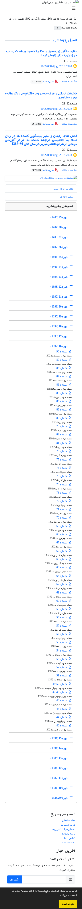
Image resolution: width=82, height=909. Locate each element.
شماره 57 (61, 626)
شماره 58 (61, 617)
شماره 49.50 (60, 684)
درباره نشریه (68, 825)
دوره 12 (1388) (58, 768)
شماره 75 (61, 476)
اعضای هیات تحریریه (63, 829)
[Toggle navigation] (42, 8)
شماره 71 (61, 509)
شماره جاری (66, 196)
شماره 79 (61, 426)
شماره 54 (61, 650)
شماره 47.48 (60, 692)
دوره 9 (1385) (59, 798)
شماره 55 (61, 642)
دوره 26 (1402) (58, 247)
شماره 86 (61, 384)
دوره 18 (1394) (58, 326)
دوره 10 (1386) (58, 788)
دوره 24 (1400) (58, 267)
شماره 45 (61, 709)
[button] (57, 895)
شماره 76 (61, 468)
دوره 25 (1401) (58, 257)
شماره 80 (61, 418)
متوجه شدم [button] (68, 903)
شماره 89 (61, 360)
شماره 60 (61, 601)
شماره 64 (61, 567)
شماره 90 (61, 351)
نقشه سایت (68, 842)
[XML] (64, 23)
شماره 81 (61, 443)
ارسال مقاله (68, 833)
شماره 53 (61, 659)
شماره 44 (61, 717)
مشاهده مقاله (69, 81)
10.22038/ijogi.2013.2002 (56, 109)
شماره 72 (61, 501)
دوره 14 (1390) (58, 748)
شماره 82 (61, 434)
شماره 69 (61, 526)
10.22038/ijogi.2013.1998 (56, 66)
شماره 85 (61, 393)
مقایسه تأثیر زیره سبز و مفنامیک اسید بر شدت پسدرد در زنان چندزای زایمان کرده (41, 53)
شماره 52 (61, 667)
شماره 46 (61, 700)
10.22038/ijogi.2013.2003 (56, 155)
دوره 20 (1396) (58, 306)
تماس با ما (69, 838)
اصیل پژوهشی (65, 40)
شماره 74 (61, 484)
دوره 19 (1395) (58, 316)
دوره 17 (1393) (58, 336)
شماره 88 (61, 368)
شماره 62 (61, 584)
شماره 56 (61, 634)
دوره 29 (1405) (58, 217)
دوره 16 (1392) (58, 346)
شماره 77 (61, 459)
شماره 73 (61, 493)
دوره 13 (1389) (58, 758)
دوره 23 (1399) (58, 277)
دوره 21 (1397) (58, 296)
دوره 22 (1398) (58, 287)
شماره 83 (61, 409)
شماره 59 (61, 609)
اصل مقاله (43, 81)
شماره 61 (61, 592)
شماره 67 (61, 542)
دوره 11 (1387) (58, 778)
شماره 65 (61, 559)
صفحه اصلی (68, 820)
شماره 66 (61, 551)
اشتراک (14, 879)
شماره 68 (61, 534)
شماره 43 (61, 725)
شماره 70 (61, 517)
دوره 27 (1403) (58, 237)
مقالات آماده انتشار (62, 188)
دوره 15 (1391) (58, 738)
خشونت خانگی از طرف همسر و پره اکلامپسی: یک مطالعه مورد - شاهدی (41, 95)
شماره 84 (61, 401)
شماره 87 (61, 376)
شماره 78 (61, 451)
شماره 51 (61, 675)
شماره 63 (61, 576)
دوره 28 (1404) (58, 227)
